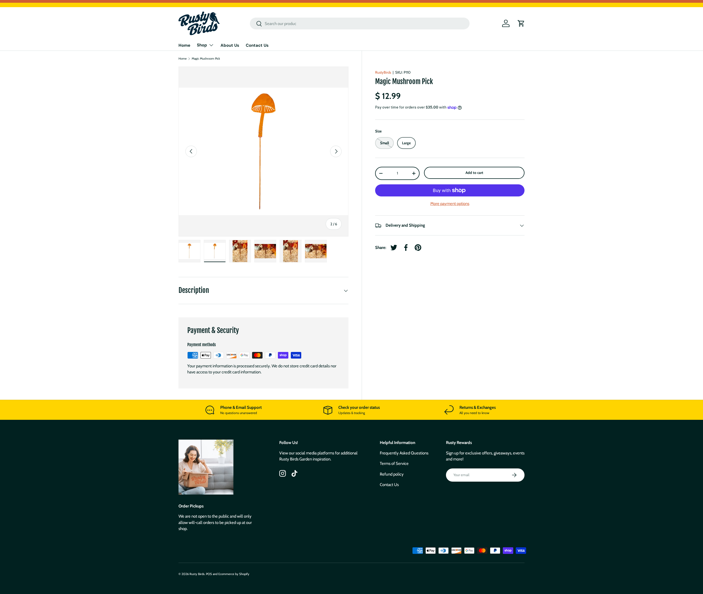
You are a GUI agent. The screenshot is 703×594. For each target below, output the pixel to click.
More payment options (449, 203)
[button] (521, 23)
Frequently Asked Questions (404, 453)
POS (209, 574)
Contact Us (257, 45)
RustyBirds (383, 72)
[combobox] (360, 23)
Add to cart (474, 173)
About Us (230, 45)
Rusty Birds (197, 574)
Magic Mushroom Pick (206, 58)
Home (184, 45)
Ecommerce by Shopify (233, 574)
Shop (202, 45)
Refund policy (392, 474)
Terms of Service (394, 463)
